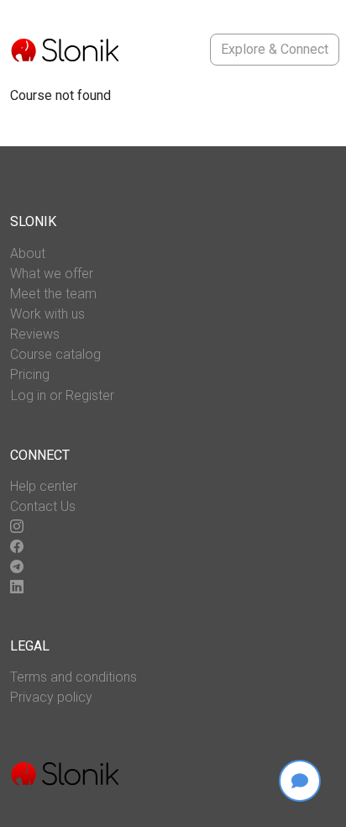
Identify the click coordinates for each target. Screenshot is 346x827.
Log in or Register (62, 395)
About (27, 253)
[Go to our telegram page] (17, 567)
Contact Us (43, 506)
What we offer (51, 274)
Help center (43, 486)
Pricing (30, 374)
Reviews (35, 334)
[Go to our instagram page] (17, 527)
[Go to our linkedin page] (17, 587)
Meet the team (53, 294)
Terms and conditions (73, 677)
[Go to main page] (64, 49)
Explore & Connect (274, 49)
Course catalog (55, 354)
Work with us (47, 314)
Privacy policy (51, 697)
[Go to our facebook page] (17, 547)
